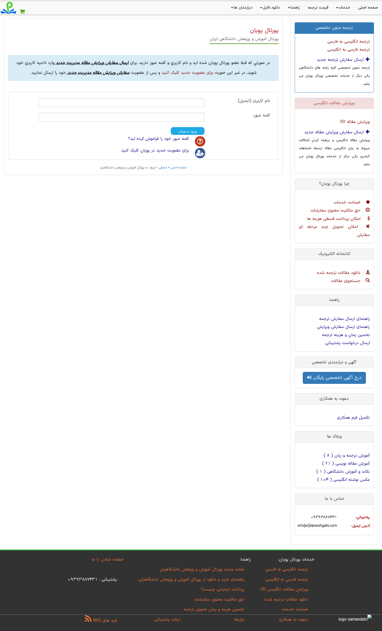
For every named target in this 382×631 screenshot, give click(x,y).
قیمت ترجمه (318, 8)
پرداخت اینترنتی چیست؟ (222, 589)
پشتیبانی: (363, 517)
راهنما (295, 8)
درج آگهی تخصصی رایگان (336, 377)
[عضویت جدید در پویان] (200, 153)
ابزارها (239, 619)
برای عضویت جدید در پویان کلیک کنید (155, 150)
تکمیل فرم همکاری (353, 418)
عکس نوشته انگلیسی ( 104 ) (343, 480)
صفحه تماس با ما (107, 559)
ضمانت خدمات (348, 202)
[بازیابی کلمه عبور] (200, 141)
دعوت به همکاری (293, 619)
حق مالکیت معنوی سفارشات (336, 210)
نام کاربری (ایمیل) (254, 101)
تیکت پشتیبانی (167, 619)
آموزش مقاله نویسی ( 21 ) (346, 464)
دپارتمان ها (243, 8)
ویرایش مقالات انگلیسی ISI (284, 589)
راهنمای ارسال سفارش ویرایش (343, 327)
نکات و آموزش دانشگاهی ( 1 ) (343, 472)
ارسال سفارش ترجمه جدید (341, 60)
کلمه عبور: (261, 116)
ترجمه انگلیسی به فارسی (348, 41)
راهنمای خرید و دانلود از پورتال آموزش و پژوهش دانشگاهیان (191, 579)
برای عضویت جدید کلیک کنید (187, 73)
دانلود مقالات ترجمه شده (339, 273)
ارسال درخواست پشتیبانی (347, 343)
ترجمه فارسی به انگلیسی (348, 50)
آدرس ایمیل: (360, 526)
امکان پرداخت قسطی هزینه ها (334, 219)
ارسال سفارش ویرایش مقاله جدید (334, 132)
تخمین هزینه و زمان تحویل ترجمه (214, 609)
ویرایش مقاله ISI (355, 122)
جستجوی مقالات (346, 281)
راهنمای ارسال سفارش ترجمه (344, 319)
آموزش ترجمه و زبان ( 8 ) (347, 455)
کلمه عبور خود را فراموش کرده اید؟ (158, 139)
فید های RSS (104, 620)
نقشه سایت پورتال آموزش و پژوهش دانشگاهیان (202, 569)
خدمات (344, 8)
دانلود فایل (271, 8)
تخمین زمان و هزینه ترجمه (346, 335)
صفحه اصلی (368, 8)
